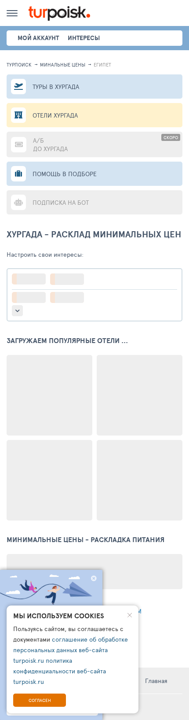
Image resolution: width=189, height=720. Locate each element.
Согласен (40, 700)
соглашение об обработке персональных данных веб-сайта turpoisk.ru (70, 650)
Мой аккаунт (38, 37)
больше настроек (17, 310)
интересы (84, 37)
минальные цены (62, 64)
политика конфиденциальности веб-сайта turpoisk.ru (59, 671)
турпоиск (19, 64)
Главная (156, 680)
